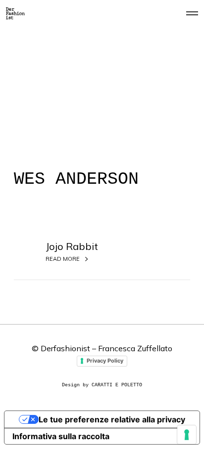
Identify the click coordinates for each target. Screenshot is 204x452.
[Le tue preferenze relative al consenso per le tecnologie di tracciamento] (186, 434)
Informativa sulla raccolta (60, 436)
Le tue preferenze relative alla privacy (112, 419)
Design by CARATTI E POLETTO (102, 385)
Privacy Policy (105, 360)
